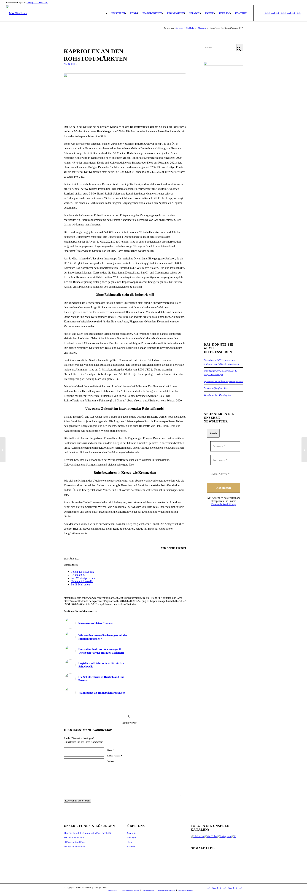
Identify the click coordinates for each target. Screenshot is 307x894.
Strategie (131, 837)
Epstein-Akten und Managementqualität (223, 381)
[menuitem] (118, 13)
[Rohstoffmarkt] (125, 96)
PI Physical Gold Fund (74, 842)
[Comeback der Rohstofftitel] (3, 449)
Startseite (131, 833)
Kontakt (131, 846)
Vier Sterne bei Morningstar (217, 395)
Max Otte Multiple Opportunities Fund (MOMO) (87, 833)
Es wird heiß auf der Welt (216, 388)
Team (129, 842)
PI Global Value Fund (74, 837)
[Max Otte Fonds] (16, 13)
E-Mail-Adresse (114, 756)
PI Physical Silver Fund (75, 846)
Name (110, 750)
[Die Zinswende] (304, 449)
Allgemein (70, 64)
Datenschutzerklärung (223, 504)
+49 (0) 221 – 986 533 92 (37, 3)
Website (110, 761)
